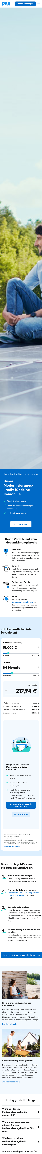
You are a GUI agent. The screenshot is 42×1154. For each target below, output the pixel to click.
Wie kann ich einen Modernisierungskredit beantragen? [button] (14, 1141)
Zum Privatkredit (9, 1024)
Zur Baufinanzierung (11, 1082)
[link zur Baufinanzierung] (21, 1043)
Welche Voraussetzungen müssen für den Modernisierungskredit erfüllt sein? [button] (18, 1127)
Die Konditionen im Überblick (12, 846)
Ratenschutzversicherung (22, 602)
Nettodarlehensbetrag (13, 643)
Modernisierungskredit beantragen (21, 805)
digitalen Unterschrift (17, 895)
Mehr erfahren (21, 814)
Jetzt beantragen (25, 3)
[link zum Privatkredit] (21, 985)
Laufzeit (6, 662)
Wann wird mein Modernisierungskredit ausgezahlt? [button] (14, 1111)
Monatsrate (32, 685)
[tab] (21, 1112)
